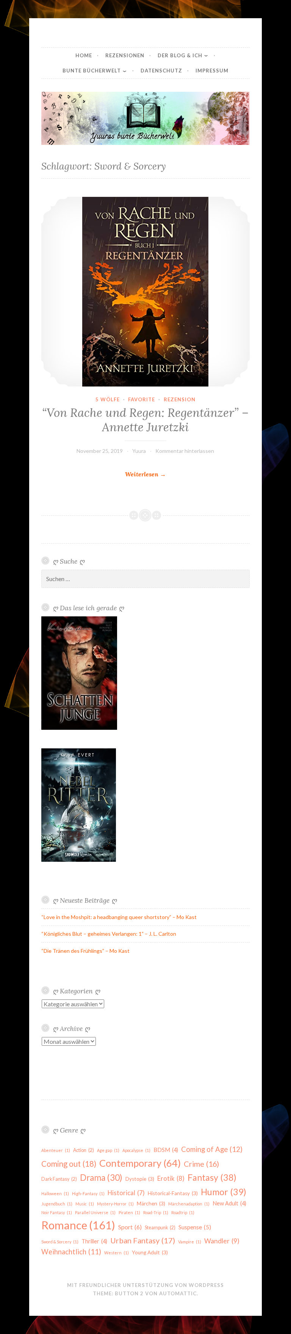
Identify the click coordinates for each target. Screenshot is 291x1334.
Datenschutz (161, 71)
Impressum (212, 71)
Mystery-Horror (115, 1203)
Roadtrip (182, 1212)
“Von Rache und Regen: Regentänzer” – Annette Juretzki (145, 420)
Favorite (141, 399)
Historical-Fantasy (173, 1193)
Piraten (129, 1212)
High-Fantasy (88, 1193)
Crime (201, 1164)
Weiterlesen (145, 474)
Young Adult (150, 1252)
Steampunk (160, 1227)
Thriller (94, 1241)
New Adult (229, 1203)
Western (116, 1252)
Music (84, 1203)
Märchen (151, 1203)
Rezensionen (124, 55)
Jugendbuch (56, 1203)
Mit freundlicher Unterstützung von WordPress (145, 1285)
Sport (130, 1226)
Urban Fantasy (142, 1240)
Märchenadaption (189, 1203)
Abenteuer (55, 1150)
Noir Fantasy (56, 1212)
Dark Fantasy (59, 1179)
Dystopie (139, 1179)
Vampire (189, 1241)
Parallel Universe (95, 1212)
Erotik (171, 1178)
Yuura (139, 451)
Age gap (108, 1150)
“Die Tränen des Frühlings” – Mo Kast (85, 950)
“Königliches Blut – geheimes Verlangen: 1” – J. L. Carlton (108, 933)
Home (83, 55)
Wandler (221, 1241)
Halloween (55, 1193)
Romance (78, 1225)
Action (83, 1150)
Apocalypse (136, 1150)
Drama (101, 1177)
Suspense (194, 1227)
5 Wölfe (107, 399)
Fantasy (212, 1177)
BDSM (165, 1150)
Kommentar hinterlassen (184, 451)
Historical (126, 1193)
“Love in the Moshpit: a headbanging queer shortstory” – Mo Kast (119, 917)
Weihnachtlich (71, 1252)
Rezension (180, 399)
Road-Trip (155, 1212)
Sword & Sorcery (59, 1241)
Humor (223, 1191)
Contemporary (140, 1163)
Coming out (68, 1163)
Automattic (178, 1293)
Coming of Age (211, 1149)
